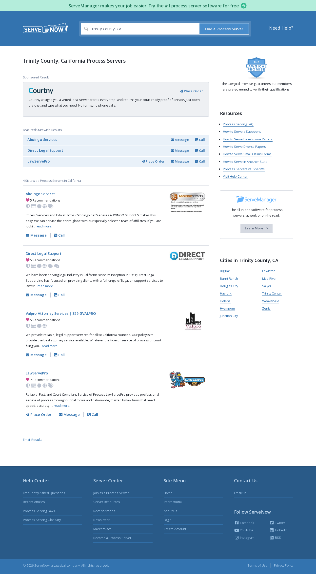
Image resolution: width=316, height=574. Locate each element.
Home (168, 493)
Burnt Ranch (229, 278)
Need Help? (281, 28)
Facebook (246, 522)
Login (168, 520)
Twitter (279, 522)
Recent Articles (34, 502)
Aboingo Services (42, 139)
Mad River (269, 278)
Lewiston (269, 271)
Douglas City (229, 286)
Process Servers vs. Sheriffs (244, 169)
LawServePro (38, 161)
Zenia (266, 308)
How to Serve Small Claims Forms (247, 154)
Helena (225, 301)
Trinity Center (272, 293)
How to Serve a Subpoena (242, 131)
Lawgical (60, 565)
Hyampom (227, 308)
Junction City (229, 316)
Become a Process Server (112, 538)
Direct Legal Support (45, 150)
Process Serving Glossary (42, 520)
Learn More (254, 228)
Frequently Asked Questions (44, 493)
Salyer (266, 286)
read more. (44, 226)
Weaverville (270, 301)
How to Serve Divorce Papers (244, 146)
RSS (277, 537)
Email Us (240, 493)
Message (181, 139)
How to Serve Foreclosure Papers (248, 139)
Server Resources (106, 502)
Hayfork (226, 293)
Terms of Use (258, 565)
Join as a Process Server (111, 493)
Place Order (193, 91)
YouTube (246, 530)
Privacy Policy (283, 565)
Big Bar (225, 271)
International (173, 502)
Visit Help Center (235, 176)
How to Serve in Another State (245, 161)
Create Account (175, 529)
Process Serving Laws (39, 511)
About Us (170, 511)
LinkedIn (281, 530)
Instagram (247, 537)
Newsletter (101, 520)
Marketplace (102, 529)
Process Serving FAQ (238, 124)
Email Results (32, 439)
